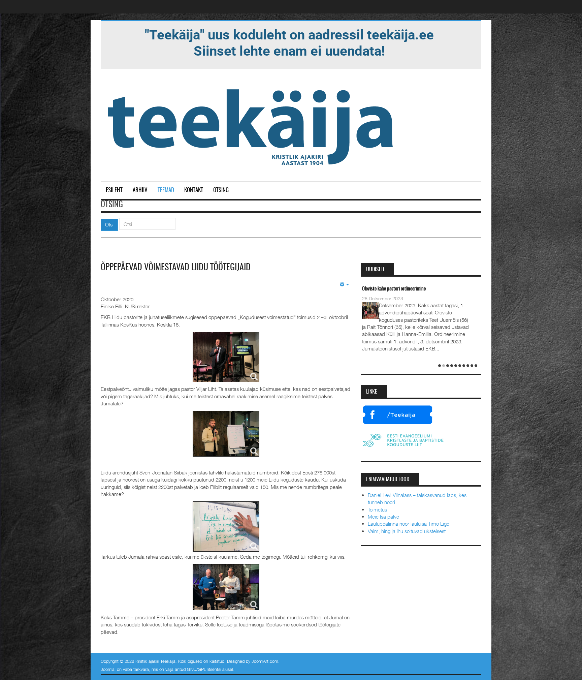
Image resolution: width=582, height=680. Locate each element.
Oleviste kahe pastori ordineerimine (394, 288)
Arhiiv (140, 190)
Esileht (114, 190)
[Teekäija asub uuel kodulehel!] (289, 42)
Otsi (109, 224)
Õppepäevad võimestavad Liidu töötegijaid (176, 267)
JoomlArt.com (265, 661)
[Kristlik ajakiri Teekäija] (251, 126)
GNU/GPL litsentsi (204, 669)
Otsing (221, 190)
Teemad (166, 190)
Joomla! (108, 669)
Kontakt (193, 190)
